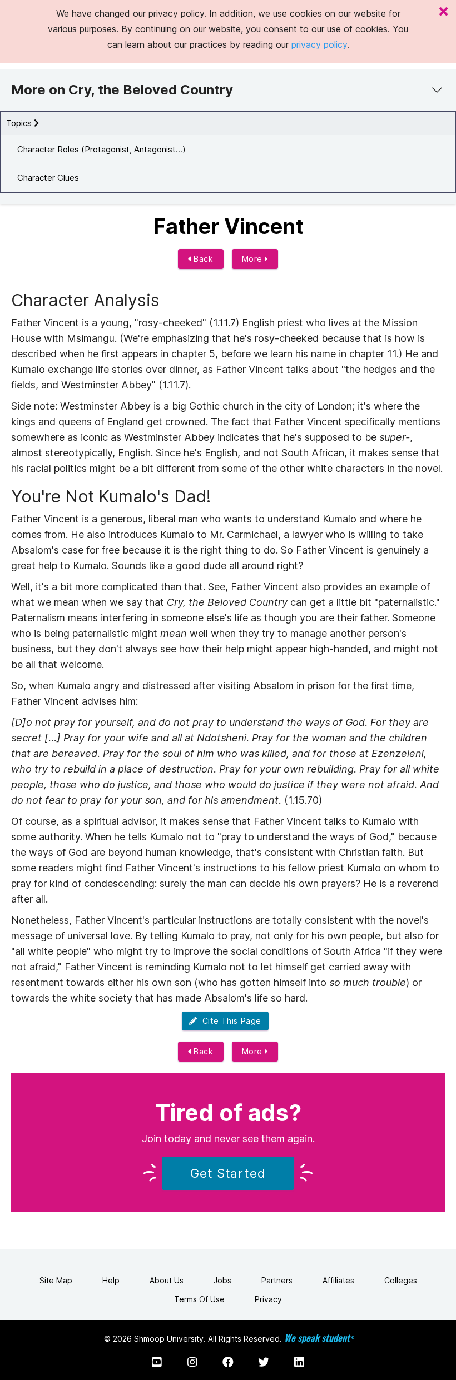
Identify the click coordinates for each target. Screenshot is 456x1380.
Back (202, 258)
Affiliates (338, 1280)
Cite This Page (229, 1020)
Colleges (400, 1280)
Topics (20, 123)
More (253, 258)
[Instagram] (192, 1362)
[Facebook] (228, 1362)
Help (111, 1280)
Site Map (55, 1280)
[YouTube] (156, 1362)
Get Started (228, 1173)
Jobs (222, 1280)
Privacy (268, 1299)
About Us (167, 1280)
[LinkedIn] (299, 1362)
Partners (277, 1280)
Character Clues (48, 177)
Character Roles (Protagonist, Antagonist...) (101, 149)
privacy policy (319, 44)
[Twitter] (263, 1362)
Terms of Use (199, 1299)
